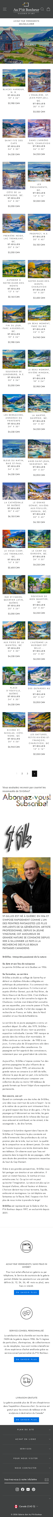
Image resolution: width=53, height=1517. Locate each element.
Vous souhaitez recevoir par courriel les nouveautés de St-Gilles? (24, 789)
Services (26, 1448)
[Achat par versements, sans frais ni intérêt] (26, 1246)
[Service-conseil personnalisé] (26, 1313)
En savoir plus (26, 1292)
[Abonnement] (26, 799)
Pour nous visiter (26, 1458)
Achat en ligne (25, 1439)
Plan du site (25, 1429)
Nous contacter (26, 1468)
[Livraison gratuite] (26, 1380)
